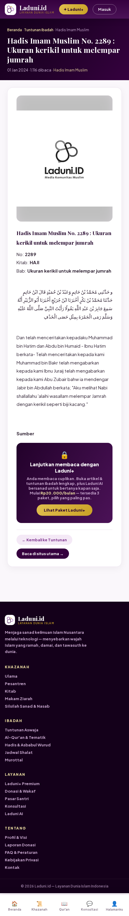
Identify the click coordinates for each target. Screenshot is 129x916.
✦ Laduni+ (73, 9)
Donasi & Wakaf (20, 791)
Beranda (14, 30)
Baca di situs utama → (43, 553)
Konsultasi (15, 806)
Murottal (14, 759)
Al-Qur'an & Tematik (25, 737)
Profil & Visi (16, 837)
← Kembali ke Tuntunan (44, 539)
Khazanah (39, 905)
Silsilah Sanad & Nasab (27, 706)
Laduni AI (14, 813)
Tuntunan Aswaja (21, 729)
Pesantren (15, 683)
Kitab (10, 691)
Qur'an (64, 905)
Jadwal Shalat (19, 752)
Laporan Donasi (20, 844)
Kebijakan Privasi (22, 859)
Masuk (104, 9)
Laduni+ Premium (22, 783)
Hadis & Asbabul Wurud (28, 744)
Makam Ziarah (18, 698)
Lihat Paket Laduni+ (64, 510)
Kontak (12, 867)
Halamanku (114, 905)
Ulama (11, 676)
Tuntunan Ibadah (38, 30)
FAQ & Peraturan (21, 852)
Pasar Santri (17, 798)
